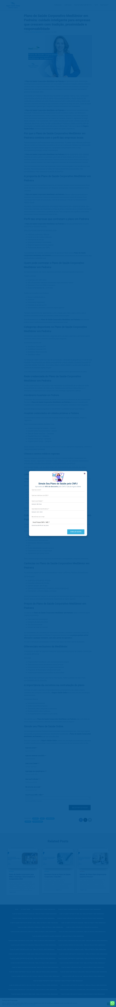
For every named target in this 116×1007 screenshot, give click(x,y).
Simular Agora (75, 532)
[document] (58, 503)
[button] (84, 473)
